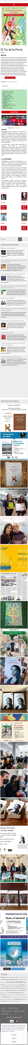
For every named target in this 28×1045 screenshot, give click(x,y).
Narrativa (13, 958)
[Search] (20, 239)
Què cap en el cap (19, 960)
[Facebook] (11, 995)
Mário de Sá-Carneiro (4, 958)
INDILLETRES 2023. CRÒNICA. (7, 284)
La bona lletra (12, 952)
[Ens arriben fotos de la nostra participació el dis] (14, 749)
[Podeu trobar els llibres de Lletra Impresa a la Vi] (14, 496)
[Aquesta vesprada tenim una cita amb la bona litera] (14, 805)
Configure (14, 1041)
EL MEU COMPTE (4, 979)
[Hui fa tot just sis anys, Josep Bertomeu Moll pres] (14, 862)
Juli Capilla (6, 952)
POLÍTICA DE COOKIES (13, 973)
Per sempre (8, 960)
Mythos (15, 81)
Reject (14, 1038)
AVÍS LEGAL (3, 973)
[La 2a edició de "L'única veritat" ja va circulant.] (14, 636)
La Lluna (20, 953)
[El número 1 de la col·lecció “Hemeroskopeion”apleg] (14, 383)
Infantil (8, 81)
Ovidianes (3, 960)
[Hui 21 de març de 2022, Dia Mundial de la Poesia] (14, 439)
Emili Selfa (5, 948)
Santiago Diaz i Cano (21, 962)
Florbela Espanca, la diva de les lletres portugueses (12, 306)
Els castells (19, 945)
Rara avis (6, 962)
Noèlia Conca (20, 958)
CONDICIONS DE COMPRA (19, 976)
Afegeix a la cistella (10, 77)
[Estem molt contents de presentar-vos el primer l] (14, 918)
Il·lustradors (11, 948)
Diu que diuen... (16, 942)
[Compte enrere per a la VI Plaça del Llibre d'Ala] (14, 890)
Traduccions (17, 965)
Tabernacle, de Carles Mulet (7, 318)
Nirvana (13, 990)
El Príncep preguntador (9, 945)
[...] (21, 257)
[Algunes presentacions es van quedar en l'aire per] (14, 411)
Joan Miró (21, 950)
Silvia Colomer (6, 965)
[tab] (5, 86)
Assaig (2, 943)
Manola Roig (3, 956)
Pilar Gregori (13, 960)
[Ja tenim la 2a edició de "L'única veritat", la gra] (14, 664)
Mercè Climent (18, 956)
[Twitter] (16, 995)
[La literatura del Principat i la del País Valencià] (14, 552)
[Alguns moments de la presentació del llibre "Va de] (14, 721)
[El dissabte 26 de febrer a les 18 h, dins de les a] (14, 693)
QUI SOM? (11, 1)
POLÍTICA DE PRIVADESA (6, 976)
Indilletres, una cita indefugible (8, 352)
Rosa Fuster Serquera (14, 962)
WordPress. (18, 990)
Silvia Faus (11, 965)
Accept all (14, 1034)
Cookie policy (11, 1031)
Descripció (5, 86)
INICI (6, 1)
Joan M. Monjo (15, 950)
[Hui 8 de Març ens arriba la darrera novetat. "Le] (14, 580)
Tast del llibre (14, 112)
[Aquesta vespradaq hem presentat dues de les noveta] (14, 833)
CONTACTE (17, 1)
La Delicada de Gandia (13, 953)
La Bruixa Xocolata (19, 952)
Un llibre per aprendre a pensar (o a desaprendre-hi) (12, 261)
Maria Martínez (10, 956)
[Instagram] (14, 995)
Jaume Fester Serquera (8, 950)
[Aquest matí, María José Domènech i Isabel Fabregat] (14, 467)
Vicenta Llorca (18, 966)
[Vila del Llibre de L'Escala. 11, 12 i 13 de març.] (14, 524)
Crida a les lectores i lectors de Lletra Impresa (11, 341)
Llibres (11, 81)
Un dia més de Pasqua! (11, 966)
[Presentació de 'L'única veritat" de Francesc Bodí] (14, 777)
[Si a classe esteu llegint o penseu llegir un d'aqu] (14, 608)
